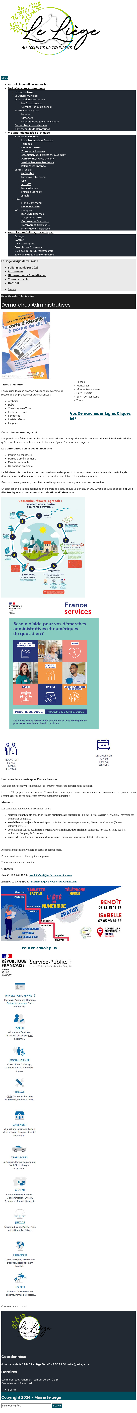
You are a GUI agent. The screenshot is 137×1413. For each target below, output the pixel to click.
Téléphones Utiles (31, 217)
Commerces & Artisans (35, 221)
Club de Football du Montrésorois (34, 251)
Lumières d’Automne (33, 177)
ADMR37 (26, 184)
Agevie (25, 195)
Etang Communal (31, 203)
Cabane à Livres (30, 206)
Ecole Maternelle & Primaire (37, 140)
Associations (30, 232)
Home (4, 296)
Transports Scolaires (33, 151)
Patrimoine (15, 271)
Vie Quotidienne (29, 133)
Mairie (26, 88)
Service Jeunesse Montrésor (37, 162)
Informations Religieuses (35, 228)
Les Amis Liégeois (25, 243)
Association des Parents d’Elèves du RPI (43, 155)
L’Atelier (19, 240)
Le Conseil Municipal (26, 95)
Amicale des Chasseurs (28, 247)
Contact (13, 283)
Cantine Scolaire (31, 147)
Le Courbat (27, 173)
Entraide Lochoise (31, 191)
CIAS (24, 180)
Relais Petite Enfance (33, 166)
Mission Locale (29, 188)
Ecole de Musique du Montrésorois (34, 254)
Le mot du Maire (24, 92)
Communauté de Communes (32, 129)
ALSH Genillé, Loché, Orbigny (37, 158)
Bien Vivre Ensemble (33, 214)
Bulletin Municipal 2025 (23, 267)
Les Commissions (31, 103)
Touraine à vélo (18, 279)
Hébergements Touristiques (27, 275)
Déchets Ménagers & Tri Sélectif (40, 121)
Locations (27, 114)
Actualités (28, 84)
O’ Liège (19, 236)
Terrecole (27, 144)
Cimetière (27, 118)
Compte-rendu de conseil (36, 107)
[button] (10, 78)
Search (57, 1405)
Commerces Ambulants (35, 225)
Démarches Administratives (31, 125)
